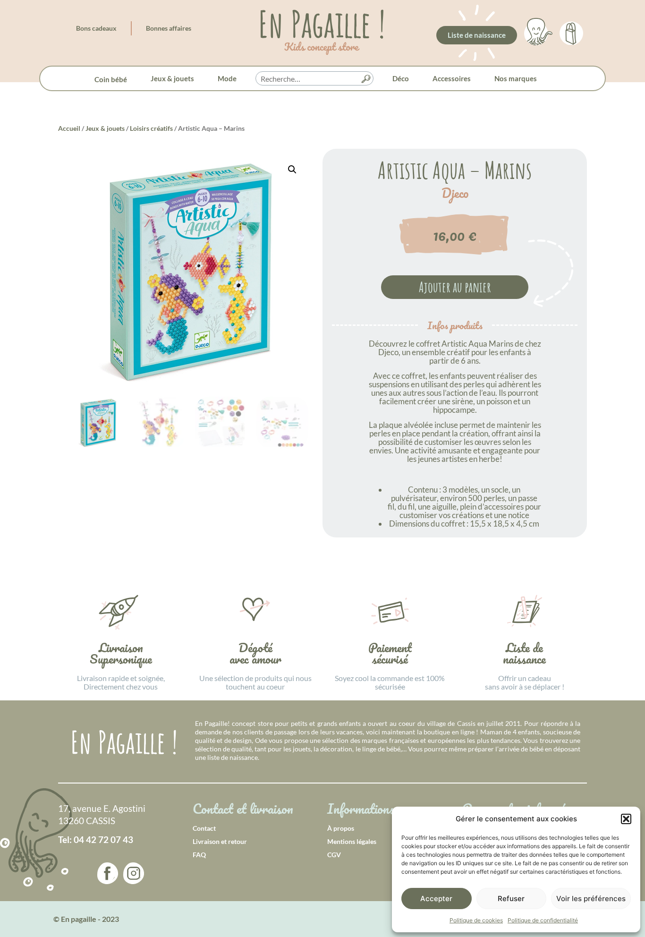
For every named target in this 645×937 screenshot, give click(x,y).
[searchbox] (314, 79)
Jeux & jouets (172, 78)
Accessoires (452, 78)
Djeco (454, 193)
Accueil (69, 128)
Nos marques (515, 78)
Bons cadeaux (96, 28)
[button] (626, 819)
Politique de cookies (476, 920)
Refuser (511, 898)
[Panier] (571, 31)
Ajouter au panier (455, 287)
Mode (227, 78)
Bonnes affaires (168, 28)
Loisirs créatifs (151, 128)
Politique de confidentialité (543, 920)
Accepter (436, 898)
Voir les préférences (591, 898)
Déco (400, 78)
